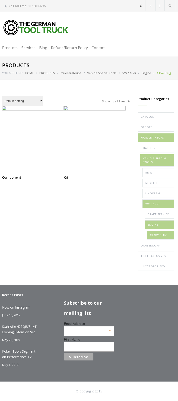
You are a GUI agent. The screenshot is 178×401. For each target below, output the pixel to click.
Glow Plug (159, 235)
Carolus (147, 116)
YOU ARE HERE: (12, 73)
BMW (148, 172)
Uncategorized (153, 266)
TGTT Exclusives (153, 256)
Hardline (150, 148)
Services (28, 47)
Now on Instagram (16, 307)
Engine (146, 73)
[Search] (170, 5)
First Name (72, 339)
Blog (43, 47)
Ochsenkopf (150, 245)
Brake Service (158, 214)
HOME (29, 73)
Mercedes (152, 183)
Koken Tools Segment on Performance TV (18, 354)
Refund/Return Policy (69, 47)
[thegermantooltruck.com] (37, 27)
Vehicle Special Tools (102, 73)
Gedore (147, 127)
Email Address (87, 323)
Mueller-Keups (71, 73)
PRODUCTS (47, 73)
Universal (153, 193)
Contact (98, 47)
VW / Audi (129, 73)
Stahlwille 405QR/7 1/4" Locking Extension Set (19, 329)
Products (10, 47)
